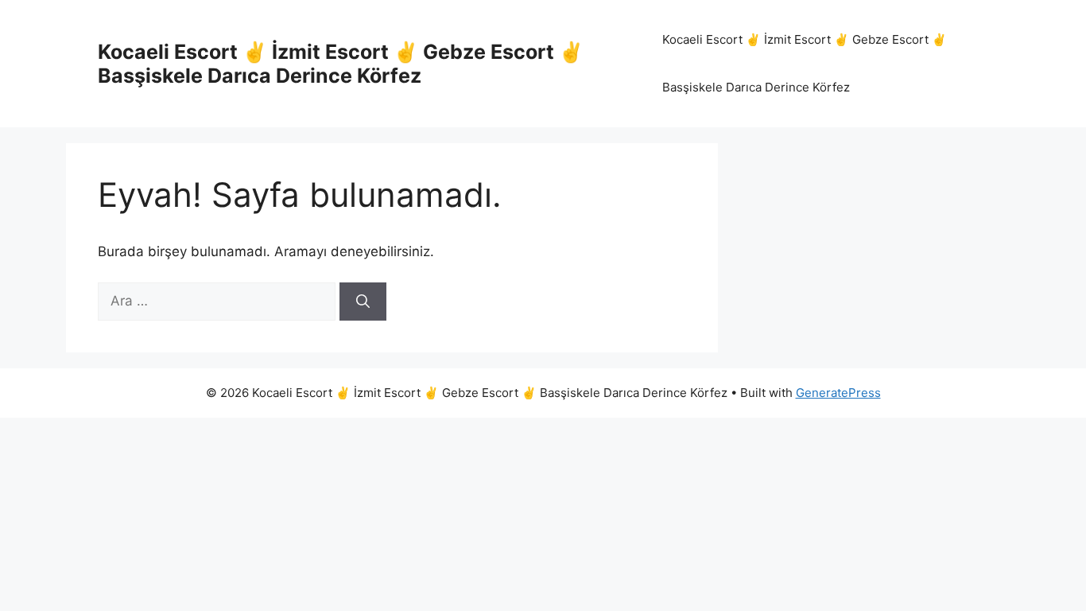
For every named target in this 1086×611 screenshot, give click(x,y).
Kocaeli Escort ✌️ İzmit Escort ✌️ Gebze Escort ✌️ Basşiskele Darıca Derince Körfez (341, 64)
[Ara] (362, 301)
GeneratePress (838, 392)
